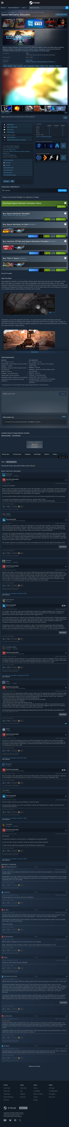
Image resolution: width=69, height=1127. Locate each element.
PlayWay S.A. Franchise (24, 12)
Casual (4, 66)
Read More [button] (63, 546)
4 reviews (14, 683)
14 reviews (8, 792)
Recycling (22, 1097)
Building (57, 66)
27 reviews (8, 765)
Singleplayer (51, 66)
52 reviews (15, 648)
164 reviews (8, 601)
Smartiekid (9, 824)
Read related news (8, 170)
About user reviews (6, 435)
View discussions (8, 172)
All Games (3, 12)
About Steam (7, 1088)
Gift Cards (6, 1100)
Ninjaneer (8, 560)
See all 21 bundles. (6, 273)
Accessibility (37, 1091)
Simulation (10, 66)
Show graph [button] (62, 457)
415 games (8, 826)
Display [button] (55, 454)
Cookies (36, 1097)
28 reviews (15, 562)
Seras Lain (9, 474)
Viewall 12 (63, 157)
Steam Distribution (8, 1097)
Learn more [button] (62, 190)
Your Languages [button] (11, 462)
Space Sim (20, 66)
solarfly (8, 514)
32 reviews (8, 515)
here (32, 422)
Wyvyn (8, 728)
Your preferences (16, 435)
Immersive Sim (30, 66)
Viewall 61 (63, 145)
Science (42, 66)
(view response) (6, 594)
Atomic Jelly (29, 60)
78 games (8, 683)
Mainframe (9, 764)
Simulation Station (11, 647)
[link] (50, 219)
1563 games (8, 475)
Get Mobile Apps (53, 1091)
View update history (9, 167)
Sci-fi (46, 66)
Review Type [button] (5, 454)
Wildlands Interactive (31, 61)
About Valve (23, 1088)
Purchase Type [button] (17, 454)
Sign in (3, 116)
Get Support (52, 1094)
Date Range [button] (37, 454)
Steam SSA (7, 1091)
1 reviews (8, 730)
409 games (8, 648)
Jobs (21, 1091)
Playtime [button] (46, 454)
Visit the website (8, 160)
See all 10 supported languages (44, 136)
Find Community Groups (10, 175)
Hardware (22, 1094)
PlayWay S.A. (52, 61)
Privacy (35, 1088)
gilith (7, 790)
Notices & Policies (38, 1094)
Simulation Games (12, 12)
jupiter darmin (10, 599)
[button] (3, 8)
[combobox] (47, 7)
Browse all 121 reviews (34, 1066)
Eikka (7, 681)
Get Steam (52, 1088)
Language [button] (27, 454)
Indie (25, 66)
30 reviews (15, 826)
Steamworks (7, 1094)
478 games (8, 562)
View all (64, 416)
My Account (52, 1097)
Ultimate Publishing (42, 61)
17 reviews (16, 475)
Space (15, 66)
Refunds (36, 1100)
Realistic (37, 66)
